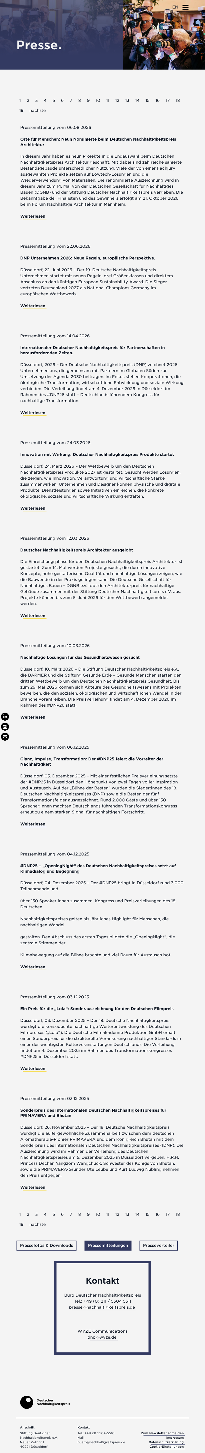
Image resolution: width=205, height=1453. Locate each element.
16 (158, 100)
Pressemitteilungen (108, 1245)
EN (175, 7)
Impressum (175, 1437)
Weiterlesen (32, 216)
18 (178, 100)
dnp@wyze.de (102, 1337)
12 (117, 100)
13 (127, 100)
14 (137, 100)
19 (21, 110)
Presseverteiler (158, 1245)
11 (107, 100)
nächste (38, 110)
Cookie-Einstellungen (167, 1446)
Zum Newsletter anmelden (162, 1433)
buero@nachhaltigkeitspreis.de (101, 1442)
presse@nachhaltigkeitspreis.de (102, 1307)
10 (98, 100)
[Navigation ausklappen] (185, 6)
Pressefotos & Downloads (46, 1245)
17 (168, 100)
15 (148, 100)
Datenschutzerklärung (166, 1442)
